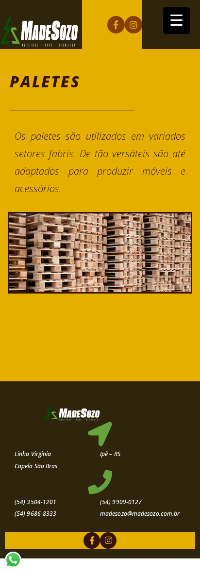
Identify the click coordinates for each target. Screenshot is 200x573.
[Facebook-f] (116, 24)
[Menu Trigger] (176, 20)
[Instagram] (133, 24)
